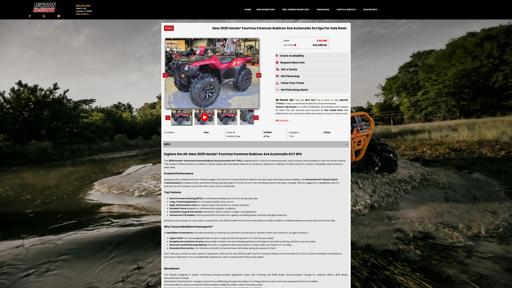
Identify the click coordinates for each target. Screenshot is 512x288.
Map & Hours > (82, 14)
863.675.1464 (83, 5)
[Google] (44, 16)
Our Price (289, 45)
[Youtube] (58, 16)
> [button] (256, 117)
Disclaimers (283, 120)
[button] (312, 56)
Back (170, 28)
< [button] (168, 117)
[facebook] (30, 16)
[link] (248, 10)
